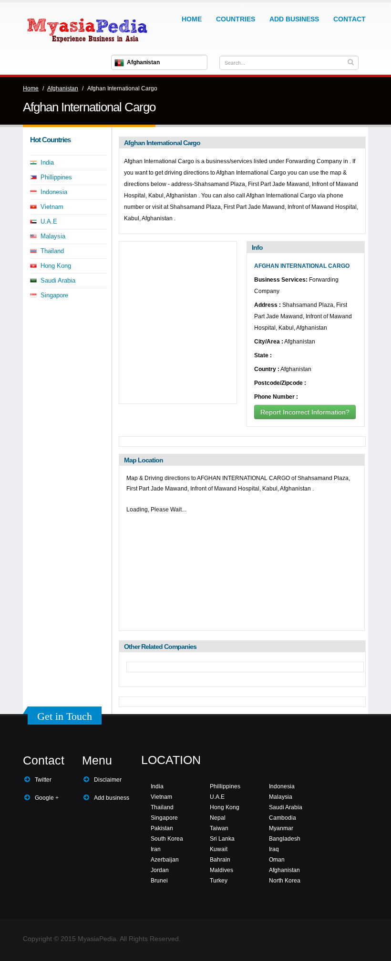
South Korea (167, 838)
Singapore (54, 295)
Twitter (43, 779)
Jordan (160, 870)
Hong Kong (56, 265)
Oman (277, 859)
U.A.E (49, 221)
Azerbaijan (165, 859)
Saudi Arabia (58, 280)
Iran (156, 849)
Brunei (159, 880)
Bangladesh (284, 838)
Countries (235, 19)
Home (192, 19)
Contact (349, 19)
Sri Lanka (222, 838)
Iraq (274, 849)
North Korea (284, 880)
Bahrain (220, 859)
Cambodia (282, 817)
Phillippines (56, 177)
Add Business (294, 19)
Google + (47, 797)
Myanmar (281, 828)
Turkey (218, 880)
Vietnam (52, 206)
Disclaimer (108, 779)
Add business (111, 797)
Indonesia (54, 192)
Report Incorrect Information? (305, 412)
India (47, 162)
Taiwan (219, 828)
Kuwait (218, 849)
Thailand (52, 251)
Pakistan (162, 828)
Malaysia (53, 236)
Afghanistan (62, 88)
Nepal (218, 817)
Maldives (221, 870)
